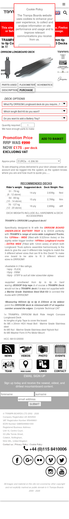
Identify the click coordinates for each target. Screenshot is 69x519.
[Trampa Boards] (12, 12)
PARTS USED (9, 84)
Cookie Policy (36, 444)
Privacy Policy (21, 444)
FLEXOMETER (27, 84)
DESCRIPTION (9, 90)
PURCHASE (26, 90)
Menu (64, 3)
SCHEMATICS (44, 84)
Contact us (8, 444)
